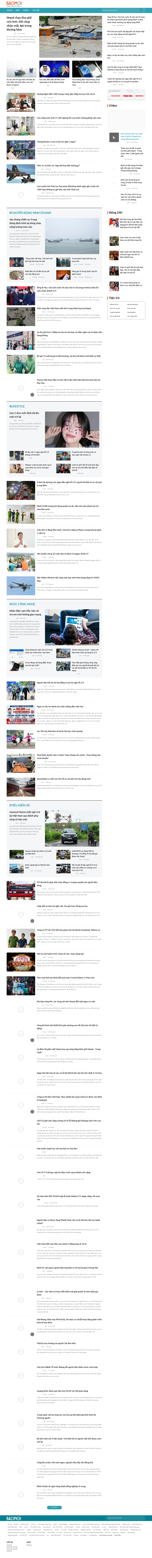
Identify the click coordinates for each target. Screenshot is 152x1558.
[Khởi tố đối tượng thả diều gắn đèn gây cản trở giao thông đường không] (114, 169)
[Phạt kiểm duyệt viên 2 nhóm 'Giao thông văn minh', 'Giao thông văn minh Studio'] (21, 763)
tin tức (104, 1527)
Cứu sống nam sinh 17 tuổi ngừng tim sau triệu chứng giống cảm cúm (69, 118)
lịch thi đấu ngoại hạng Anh (91, 1524)
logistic (29, 1530)
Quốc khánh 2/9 (47, 1530)
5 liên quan (51, 386)
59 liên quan (86, 655)
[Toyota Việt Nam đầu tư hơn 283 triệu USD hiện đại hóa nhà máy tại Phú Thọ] (21, 388)
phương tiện (126, 1524)
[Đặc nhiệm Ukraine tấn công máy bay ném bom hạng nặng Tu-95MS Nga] (21, 585)
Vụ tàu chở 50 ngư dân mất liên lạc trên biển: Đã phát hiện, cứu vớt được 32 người (21, 82)
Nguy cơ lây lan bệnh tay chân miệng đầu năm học (60, 707)
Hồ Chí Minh (85, 1527)
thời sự (33, 1524)
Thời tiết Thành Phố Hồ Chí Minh (93, 1532)
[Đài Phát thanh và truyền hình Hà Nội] (12, 618)
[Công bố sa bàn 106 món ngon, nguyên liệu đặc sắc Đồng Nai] (21, 1470)
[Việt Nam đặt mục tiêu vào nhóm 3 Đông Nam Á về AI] (21, 1252)
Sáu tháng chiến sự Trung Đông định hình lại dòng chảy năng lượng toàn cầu (25, 223)
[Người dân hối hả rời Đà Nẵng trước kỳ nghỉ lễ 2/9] (21, 690)
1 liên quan (87, 264)
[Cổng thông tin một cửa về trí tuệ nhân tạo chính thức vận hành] (17, 653)
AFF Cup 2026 (67, 1535)
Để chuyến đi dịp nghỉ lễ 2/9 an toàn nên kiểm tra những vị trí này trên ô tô (84, 867)
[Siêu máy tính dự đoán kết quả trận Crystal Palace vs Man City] (21, 985)
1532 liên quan (52, 761)
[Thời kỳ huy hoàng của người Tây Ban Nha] (21, 1351)
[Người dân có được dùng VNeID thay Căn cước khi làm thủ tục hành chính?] (21, 1228)
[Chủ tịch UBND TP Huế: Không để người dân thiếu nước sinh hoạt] (21, 1375)
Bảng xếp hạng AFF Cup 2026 (16, 1532)
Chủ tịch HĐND (68, 1527)
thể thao (107, 1532)
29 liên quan (49, 1445)
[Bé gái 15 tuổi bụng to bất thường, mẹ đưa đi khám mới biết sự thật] (21, 364)
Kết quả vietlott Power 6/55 (16, 1530)
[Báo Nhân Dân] (109, 73)
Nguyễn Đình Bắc (86, 1530)
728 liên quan (52, 981)
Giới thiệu (9, 1545)
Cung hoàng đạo (115, 312)
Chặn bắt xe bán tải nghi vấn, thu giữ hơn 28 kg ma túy (62, 906)
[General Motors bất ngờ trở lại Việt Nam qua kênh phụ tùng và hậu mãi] (72, 829)
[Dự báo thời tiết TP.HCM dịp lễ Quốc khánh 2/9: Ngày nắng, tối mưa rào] (21, 1204)
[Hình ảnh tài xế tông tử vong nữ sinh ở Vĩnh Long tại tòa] (114, 183)
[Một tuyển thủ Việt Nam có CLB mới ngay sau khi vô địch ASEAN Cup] (114, 255)
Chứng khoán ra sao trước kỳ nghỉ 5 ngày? (56, 142)
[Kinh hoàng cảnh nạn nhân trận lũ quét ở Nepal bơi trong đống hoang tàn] (114, 137)
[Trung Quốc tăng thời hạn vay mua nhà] (63, 262)
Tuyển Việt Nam (113, 1527)
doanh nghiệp (63, 1524)
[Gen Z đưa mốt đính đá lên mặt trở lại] (72, 430)
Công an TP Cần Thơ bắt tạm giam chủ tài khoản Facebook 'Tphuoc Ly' (68, 930)
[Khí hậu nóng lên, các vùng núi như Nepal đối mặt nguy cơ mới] (21, 1009)
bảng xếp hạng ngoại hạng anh (111, 1524)
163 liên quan (25, 230)
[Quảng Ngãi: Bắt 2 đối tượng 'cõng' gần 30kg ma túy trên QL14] (21, 102)
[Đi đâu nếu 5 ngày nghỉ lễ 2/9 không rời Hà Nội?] (17, 455)
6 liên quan (23, 618)
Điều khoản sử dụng (12, 1547)
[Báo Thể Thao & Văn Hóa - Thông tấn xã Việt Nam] (38, 294)
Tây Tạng (59, 1532)
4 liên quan (51, 536)
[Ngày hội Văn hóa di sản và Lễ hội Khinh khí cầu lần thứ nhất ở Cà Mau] (21, 1081)
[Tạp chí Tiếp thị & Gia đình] (73, 873)
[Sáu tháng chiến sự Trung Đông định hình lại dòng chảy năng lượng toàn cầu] (72, 236)
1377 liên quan (50, 584)
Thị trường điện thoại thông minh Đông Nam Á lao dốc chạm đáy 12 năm (86, 82)
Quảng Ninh (131, 1532)
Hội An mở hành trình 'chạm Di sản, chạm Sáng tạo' (60, 954)
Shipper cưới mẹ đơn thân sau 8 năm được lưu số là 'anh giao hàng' (38, 467)
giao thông (51, 1532)
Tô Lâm (57, 1530)
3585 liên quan (51, 145)
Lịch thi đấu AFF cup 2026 (36, 1535)
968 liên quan (49, 294)
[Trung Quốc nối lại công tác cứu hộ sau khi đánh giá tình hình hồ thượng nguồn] (21, 1423)
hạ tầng (76, 1535)
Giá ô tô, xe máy (115, 308)
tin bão (78, 1527)
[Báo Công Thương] (28, 655)
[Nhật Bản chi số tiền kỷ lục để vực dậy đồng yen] (17, 275)
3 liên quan (48, 169)
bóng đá (123, 1532)
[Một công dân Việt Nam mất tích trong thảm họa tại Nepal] (21, 316)
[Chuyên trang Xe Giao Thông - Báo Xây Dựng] (27, 857)
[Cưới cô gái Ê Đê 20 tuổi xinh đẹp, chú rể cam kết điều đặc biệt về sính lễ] (63, 468)
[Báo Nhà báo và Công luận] (40, 1326)
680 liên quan (50, 359)
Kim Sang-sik (46, 1527)
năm (20, 1527)
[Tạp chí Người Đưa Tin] (39, 359)
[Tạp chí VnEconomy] (27, 871)
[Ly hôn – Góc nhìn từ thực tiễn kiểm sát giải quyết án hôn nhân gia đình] (21, 1299)
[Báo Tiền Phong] (39, 145)
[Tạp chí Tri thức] (11, 420)
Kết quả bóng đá (132, 304)
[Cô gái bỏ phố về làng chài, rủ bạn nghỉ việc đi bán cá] (63, 455)
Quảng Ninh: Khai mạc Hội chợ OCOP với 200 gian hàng (62, 1391)
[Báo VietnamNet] (74, 473)
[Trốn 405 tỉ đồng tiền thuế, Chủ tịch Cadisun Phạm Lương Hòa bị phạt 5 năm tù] (21, 538)
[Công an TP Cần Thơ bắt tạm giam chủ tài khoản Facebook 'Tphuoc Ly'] (21, 938)
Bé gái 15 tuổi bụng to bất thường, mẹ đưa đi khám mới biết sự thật (69, 356)
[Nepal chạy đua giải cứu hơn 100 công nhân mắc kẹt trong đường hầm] (70, 37)
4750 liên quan (54, 1203)
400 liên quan (52, 121)
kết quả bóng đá (56, 1535)
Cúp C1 (26, 1527)
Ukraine (16, 1524)
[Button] (143, 10)
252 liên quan (21, 33)
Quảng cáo (9, 1551)
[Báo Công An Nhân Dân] (40, 1056)
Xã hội (10, 1524)
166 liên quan (51, 1032)
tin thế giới (23, 1535)
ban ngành (84, 1535)
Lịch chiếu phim (132, 316)
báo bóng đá (37, 1530)
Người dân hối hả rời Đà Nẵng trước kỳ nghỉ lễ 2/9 (60, 683)
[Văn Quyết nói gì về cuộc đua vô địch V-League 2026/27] (21, 561)
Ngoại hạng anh (12, 1535)
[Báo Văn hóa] (39, 386)
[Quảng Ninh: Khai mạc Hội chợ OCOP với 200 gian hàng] (21, 1399)
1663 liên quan (50, 1226)
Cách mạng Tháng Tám (44, 1524)
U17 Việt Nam (97, 1530)
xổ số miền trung (36, 1527)
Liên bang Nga (124, 1530)
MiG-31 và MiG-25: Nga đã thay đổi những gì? (58, 166)
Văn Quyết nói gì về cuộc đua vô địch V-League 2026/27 (63, 554)
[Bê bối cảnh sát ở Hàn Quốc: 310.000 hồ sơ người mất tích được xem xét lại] (21, 1446)
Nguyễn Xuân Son (136, 1530)
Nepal (55, 1524)
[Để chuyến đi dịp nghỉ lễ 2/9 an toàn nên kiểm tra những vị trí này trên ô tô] (63, 868)
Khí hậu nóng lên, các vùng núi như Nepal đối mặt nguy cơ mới (66, 1002)
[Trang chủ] (14, 4)
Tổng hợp (29, 1545)
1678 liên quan (49, 193)
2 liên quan (80, 473)
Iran (48, 1535)
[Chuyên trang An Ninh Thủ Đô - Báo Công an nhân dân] (38, 169)
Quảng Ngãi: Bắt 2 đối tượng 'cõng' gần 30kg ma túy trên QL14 (66, 94)
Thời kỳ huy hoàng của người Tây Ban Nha (56, 1343)
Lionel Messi (67, 1532)
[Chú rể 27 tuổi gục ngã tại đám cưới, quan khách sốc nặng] (21, 1180)
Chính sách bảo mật (12, 1549)
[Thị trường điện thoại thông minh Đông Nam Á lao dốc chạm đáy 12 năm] (87, 69)
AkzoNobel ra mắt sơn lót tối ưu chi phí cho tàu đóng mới (64, 779)
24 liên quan (51, 1127)
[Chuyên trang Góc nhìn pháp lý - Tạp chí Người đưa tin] (38, 193)
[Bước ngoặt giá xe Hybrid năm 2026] (17, 868)
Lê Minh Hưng (41, 1532)
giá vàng (63, 1530)
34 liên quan (51, 889)
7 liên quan (51, 97)
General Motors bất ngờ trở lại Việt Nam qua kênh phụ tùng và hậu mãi (25, 816)
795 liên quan (50, 710)
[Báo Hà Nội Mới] (74, 88)
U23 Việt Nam (95, 1527)
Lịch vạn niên (131, 308)
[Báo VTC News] (9, 33)
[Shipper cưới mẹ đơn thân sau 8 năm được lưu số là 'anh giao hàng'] (17, 468)
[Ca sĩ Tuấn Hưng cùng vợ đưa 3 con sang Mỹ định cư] (114, 286)
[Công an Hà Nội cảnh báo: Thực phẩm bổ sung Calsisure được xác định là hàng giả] (21, 1105)
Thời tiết (106, 1530)
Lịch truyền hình (115, 316)
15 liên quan (136, 174)
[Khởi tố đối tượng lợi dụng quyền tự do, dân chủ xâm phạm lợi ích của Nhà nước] (21, 514)
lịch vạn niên (31, 1532)
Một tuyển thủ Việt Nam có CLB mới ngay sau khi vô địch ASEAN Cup (131, 254)
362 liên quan (88, 277)
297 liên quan (38, 871)
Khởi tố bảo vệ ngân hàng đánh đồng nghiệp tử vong (61, 1486)
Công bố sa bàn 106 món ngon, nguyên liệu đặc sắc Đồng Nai (65, 1463)
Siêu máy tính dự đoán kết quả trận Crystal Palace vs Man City (66, 978)
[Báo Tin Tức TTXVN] (8, 88)
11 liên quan (50, 1076)
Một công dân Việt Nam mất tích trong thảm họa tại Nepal (64, 308)
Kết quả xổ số (114, 304)
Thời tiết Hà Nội (57, 1527)
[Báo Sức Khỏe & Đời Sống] (39, 1370)
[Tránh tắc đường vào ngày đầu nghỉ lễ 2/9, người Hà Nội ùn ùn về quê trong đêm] (21, 490)
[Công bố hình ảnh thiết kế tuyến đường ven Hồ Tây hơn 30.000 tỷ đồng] (21, 1033)
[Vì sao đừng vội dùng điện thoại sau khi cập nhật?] (17, 666)
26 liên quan (50, 512)
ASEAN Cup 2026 (73, 1530)
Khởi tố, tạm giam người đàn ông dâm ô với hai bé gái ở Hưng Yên (67, 1268)
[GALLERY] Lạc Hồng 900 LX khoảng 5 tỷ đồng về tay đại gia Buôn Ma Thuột (84, 854)
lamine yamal (77, 1532)
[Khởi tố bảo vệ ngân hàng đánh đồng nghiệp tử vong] (21, 1494)
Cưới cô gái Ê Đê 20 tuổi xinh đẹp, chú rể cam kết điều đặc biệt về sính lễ (85, 467)
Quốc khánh (114, 1530)
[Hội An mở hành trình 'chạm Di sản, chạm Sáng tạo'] (21, 962)
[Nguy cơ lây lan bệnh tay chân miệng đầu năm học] (21, 714)
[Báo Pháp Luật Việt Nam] (39, 1127)
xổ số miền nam (137, 1524)
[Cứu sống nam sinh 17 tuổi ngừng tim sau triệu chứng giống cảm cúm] (21, 126)
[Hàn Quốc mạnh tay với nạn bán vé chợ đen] (21, 1156)
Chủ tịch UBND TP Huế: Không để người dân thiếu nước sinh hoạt (67, 1367)
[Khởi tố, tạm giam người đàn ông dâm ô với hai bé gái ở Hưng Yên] (21, 1275)
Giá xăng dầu (131, 312)
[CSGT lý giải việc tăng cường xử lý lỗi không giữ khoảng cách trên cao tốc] (21, 1128)
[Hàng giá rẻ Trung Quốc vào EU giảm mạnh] (63, 275)
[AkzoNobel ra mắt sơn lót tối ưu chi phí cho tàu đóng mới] (21, 787)
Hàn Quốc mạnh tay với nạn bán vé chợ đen (57, 1149)
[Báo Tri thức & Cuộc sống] (75, 859)
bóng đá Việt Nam (74, 1524)
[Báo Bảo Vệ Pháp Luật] (38, 1227)
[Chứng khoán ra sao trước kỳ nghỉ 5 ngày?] (21, 149)
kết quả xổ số (25, 1524)
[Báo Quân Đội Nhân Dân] (140, 96)
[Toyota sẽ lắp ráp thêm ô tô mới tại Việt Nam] (17, 854)
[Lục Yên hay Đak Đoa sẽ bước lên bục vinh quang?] (21, 739)
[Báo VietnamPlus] (42, 85)
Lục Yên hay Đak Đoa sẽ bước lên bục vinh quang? (60, 731)
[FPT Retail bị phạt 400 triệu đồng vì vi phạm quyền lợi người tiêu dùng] (21, 890)
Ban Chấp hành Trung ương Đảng (129, 1527)
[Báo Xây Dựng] (39, 97)
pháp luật (115, 1532)
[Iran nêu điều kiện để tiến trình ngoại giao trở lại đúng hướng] (54, 69)
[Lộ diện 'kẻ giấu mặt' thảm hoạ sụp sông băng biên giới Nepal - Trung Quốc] (21, 1057)
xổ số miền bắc (12, 1527)
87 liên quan (134, 188)
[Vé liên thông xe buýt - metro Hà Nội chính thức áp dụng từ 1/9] (63, 653)
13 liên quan (51, 1326)
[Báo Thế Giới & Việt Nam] (74, 674)
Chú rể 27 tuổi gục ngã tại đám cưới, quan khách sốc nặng (63, 1172)
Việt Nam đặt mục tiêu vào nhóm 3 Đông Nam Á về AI (62, 1244)
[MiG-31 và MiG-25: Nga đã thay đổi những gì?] (21, 173)
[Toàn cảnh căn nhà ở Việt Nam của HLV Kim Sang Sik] (114, 241)
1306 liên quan (39, 857)
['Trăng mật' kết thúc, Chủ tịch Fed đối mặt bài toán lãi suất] (17, 262)
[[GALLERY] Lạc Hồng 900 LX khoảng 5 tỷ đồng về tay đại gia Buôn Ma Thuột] (63, 854)
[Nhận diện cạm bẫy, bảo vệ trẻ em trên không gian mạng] (72, 627)
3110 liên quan (40, 264)
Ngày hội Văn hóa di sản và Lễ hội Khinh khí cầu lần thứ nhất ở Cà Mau (69, 1073)
